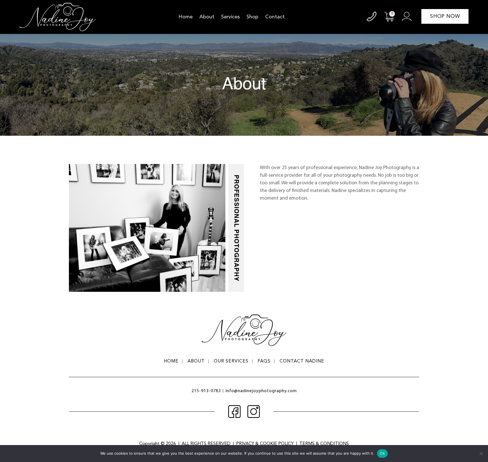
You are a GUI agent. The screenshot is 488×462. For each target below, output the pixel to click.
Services (230, 17)
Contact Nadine (302, 361)
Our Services (231, 361)
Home (185, 17)
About (206, 17)
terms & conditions (324, 444)
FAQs (264, 361)
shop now (444, 16)
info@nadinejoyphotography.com (261, 391)
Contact (275, 17)
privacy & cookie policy (265, 444)
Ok (382, 453)
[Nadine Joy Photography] (57, 17)
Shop (252, 17)
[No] (481, 453)
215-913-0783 (206, 391)
